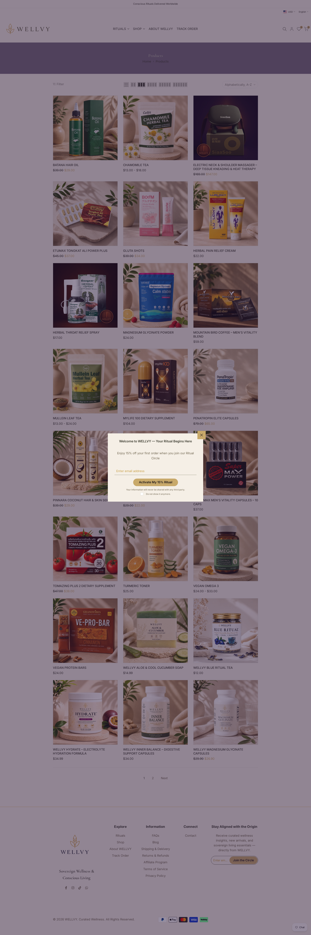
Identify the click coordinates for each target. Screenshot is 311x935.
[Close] (201, 435)
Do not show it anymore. (158, 494)
